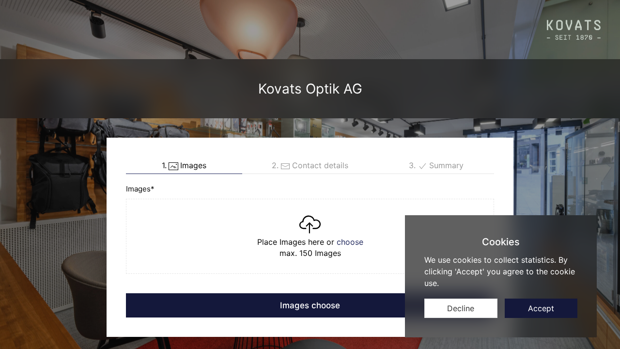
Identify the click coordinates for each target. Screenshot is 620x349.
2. (310, 165)
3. (436, 165)
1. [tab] (184, 165)
